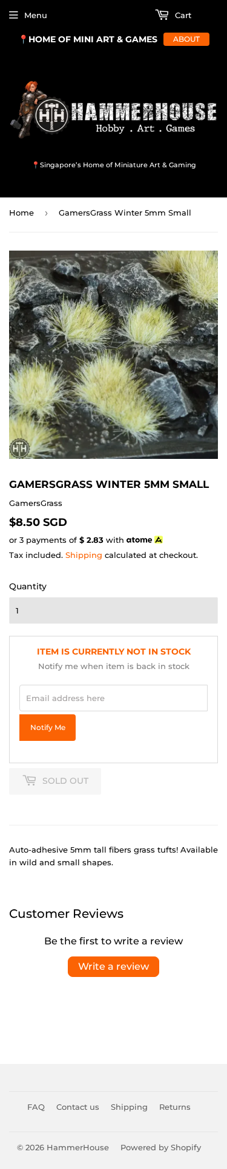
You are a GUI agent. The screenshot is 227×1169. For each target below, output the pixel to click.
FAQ (36, 1107)
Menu (35, 15)
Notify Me (47, 727)
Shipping (83, 555)
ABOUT (186, 38)
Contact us (77, 1107)
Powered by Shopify (160, 1147)
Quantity (28, 586)
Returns (175, 1107)
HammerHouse (78, 1147)
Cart (182, 15)
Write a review (113, 966)
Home (21, 212)
